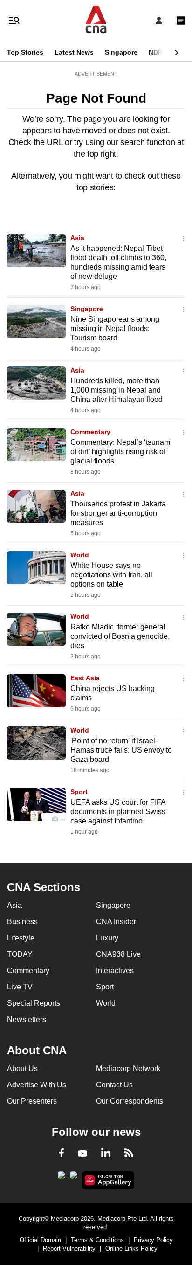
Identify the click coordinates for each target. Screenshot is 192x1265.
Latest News (74, 52)
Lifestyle (20, 938)
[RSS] (128, 1154)
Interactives (115, 971)
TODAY (20, 954)
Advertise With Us (36, 1085)
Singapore (121, 52)
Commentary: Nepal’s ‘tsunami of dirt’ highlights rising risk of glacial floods (121, 451)
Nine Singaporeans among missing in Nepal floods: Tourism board (114, 328)
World (79, 555)
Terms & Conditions (97, 1240)
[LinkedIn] (105, 1154)
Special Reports (33, 1003)
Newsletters (26, 1019)
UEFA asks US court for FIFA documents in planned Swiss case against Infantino (117, 811)
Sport (79, 791)
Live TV (20, 987)
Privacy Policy (153, 1240)
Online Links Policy (131, 1248)
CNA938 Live (118, 954)
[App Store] (73, 1177)
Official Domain (40, 1240)
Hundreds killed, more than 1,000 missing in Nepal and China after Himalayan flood (116, 390)
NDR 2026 (164, 52)
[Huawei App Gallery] (108, 1180)
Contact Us (114, 1085)
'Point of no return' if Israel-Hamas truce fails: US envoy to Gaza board (121, 750)
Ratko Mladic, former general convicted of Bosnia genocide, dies (120, 636)
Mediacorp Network (128, 1068)
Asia (77, 238)
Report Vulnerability (69, 1248)
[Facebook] (61, 1154)
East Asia (85, 678)
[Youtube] (82, 1154)
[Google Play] (61, 1177)
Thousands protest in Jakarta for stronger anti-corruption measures (118, 513)
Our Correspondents (129, 1101)
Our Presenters (32, 1101)
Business (22, 922)
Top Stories (25, 52)
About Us (22, 1068)
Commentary (90, 431)
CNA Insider (116, 922)
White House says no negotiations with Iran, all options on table (111, 574)
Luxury (107, 938)
